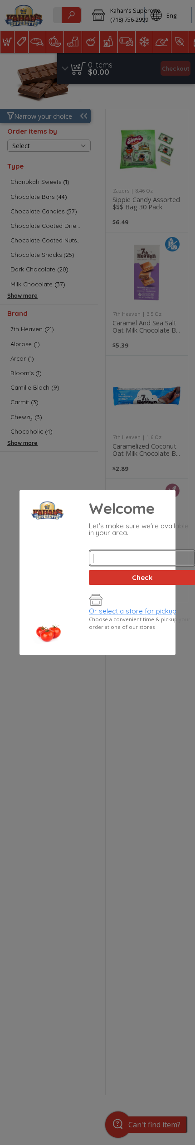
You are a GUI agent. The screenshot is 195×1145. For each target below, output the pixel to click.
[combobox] (142, 558)
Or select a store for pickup (132, 611)
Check (142, 577)
